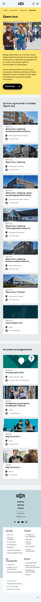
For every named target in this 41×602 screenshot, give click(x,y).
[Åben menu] (37, 3)
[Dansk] (21, 3)
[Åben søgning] (4, 3)
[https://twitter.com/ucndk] (18, 522)
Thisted (20, 508)
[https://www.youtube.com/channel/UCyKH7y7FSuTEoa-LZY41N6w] (22, 522)
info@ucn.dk (20, 516)
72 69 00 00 (20, 513)
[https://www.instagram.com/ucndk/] (26, 522)
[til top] (38, 597)
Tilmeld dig (9, 86)
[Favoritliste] (33, 4)
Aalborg (20, 502)
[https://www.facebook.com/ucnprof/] (14, 522)
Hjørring (20, 505)
